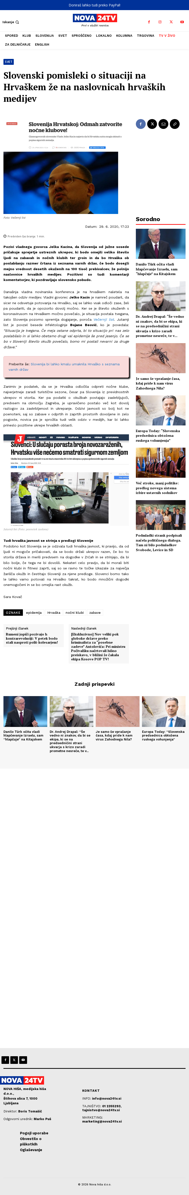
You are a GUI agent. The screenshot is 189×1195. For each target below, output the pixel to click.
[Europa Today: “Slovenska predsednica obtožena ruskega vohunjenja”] (161, 410)
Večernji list (103, 319)
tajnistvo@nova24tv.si (101, 1110)
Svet (8, 62)
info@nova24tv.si (106, 1098)
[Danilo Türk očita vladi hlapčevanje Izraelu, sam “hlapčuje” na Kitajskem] (161, 244)
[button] (11, 22)
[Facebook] (149, 22)
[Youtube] (182, 22)
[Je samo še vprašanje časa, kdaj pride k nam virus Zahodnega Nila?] (161, 358)
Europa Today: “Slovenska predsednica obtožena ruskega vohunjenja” (158, 435)
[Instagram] (160, 22)
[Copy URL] (175, 124)
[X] (171, 22)
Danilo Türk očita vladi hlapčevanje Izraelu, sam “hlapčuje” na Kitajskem (156, 269)
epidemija (34, 613)
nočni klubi (75, 613)
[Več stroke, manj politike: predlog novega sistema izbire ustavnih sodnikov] (161, 462)
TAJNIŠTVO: (92, 1106)
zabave (95, 613)
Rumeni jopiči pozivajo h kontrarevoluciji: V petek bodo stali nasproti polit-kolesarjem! (32, 638)
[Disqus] (94, 835)
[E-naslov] (163, 124)
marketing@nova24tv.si (102, 1121)
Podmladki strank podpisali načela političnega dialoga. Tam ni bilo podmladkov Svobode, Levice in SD (159, 542)
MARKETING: (92, 1117)
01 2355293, (112, 1106)
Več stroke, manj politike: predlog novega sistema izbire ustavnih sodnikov (157, 488)
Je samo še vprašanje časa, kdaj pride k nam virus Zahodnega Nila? (158, 383)
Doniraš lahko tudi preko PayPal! (94, 5)
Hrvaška (54, 613)
